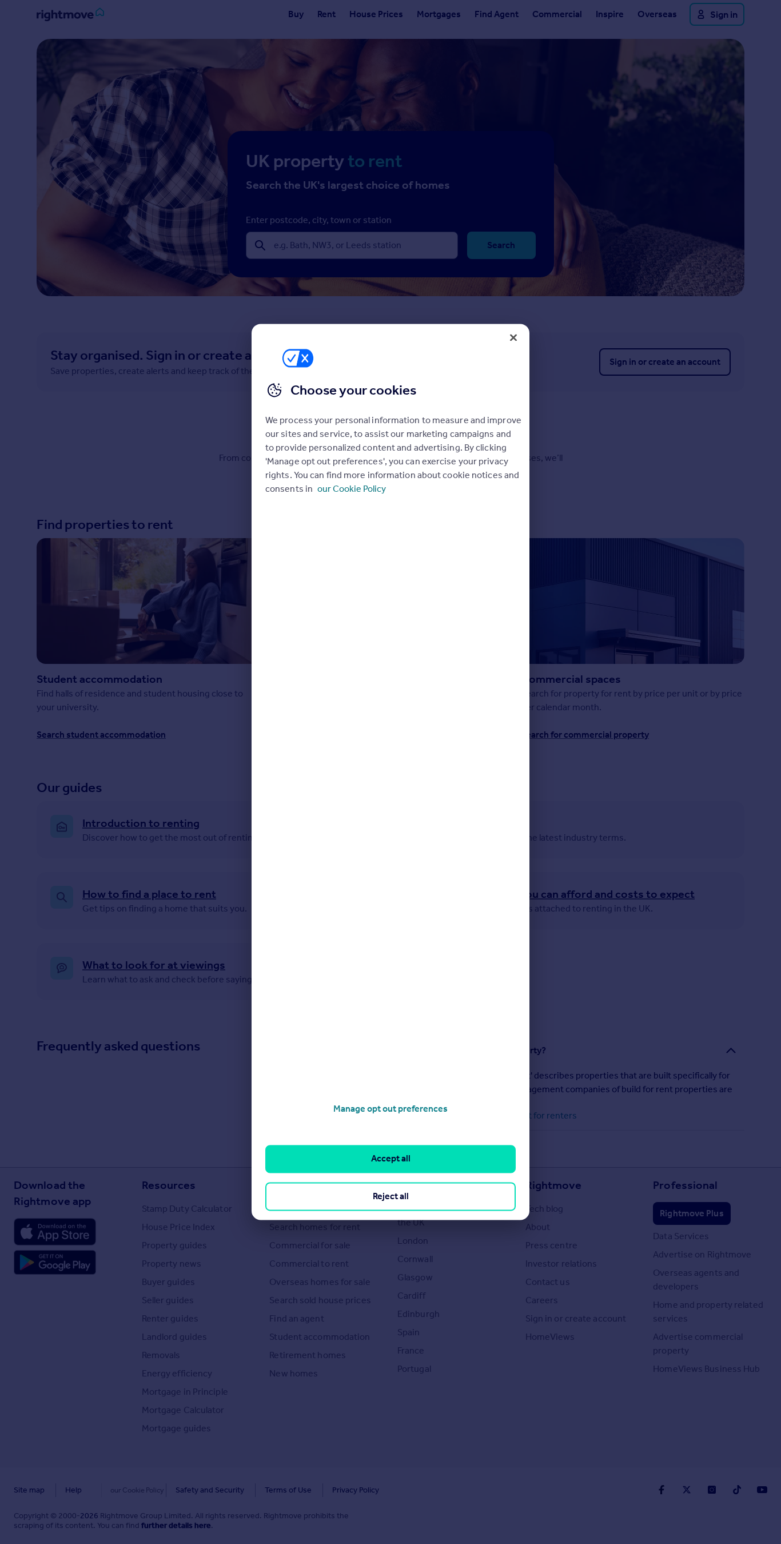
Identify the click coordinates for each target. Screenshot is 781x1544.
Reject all (391, 1196)
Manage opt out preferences (390, 1108)
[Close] (513, 337)
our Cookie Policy (351, 488)
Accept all (391, 1158)
